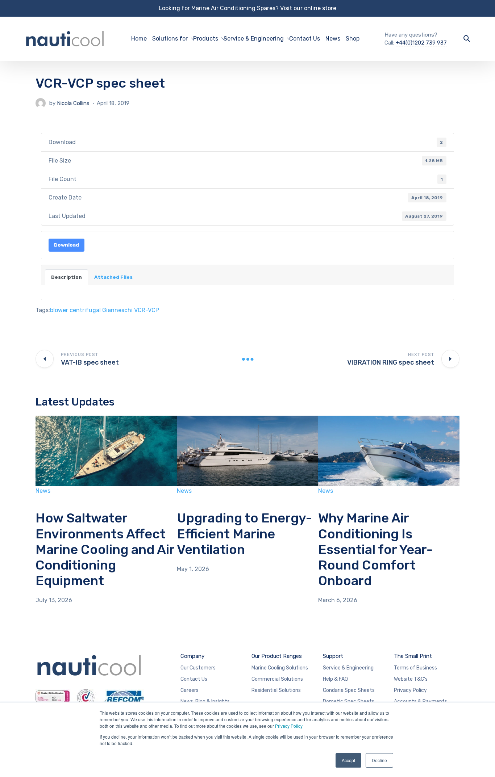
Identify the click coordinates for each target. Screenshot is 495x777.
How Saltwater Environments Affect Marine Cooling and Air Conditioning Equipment (105, 549)
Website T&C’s (411, 679)
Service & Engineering (348, 668)
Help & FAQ (335, 679)
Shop (352, 38)
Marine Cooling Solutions (279, 668)
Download (66, 245)
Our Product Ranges (276, 656)
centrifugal (85, 310)
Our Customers (198, 668)
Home (139, 38)
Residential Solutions (276, 690)
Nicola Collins (73, 103)
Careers (189, 690)
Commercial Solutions (277, 679)
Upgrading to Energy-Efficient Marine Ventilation (244, 533)
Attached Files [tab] (113, 277)
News (332, 38)
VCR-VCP (146, 310)
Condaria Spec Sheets (349, 690)
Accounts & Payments (420, 701)
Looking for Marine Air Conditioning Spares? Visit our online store (247, 8)
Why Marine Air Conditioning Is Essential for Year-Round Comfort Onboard (375, 549)
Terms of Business (415, 668)
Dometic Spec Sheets (348, 701)
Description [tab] (66, 277)
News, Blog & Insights (205, 701)
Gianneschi (117, 310)
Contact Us (304, 38)
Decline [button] (379, 760)
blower (59, 310)
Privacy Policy (289, 726)
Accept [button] (348, 760)
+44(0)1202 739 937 (421, 42)
